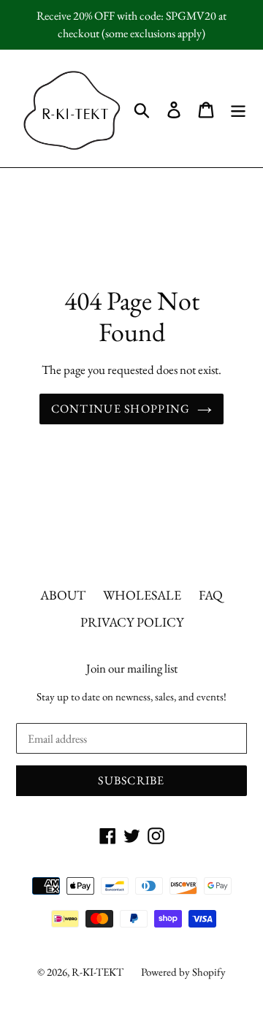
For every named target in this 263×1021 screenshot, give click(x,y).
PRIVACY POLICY (131, 621)
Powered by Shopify (183, 972)
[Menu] (238, 108)
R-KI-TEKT (97, 972)
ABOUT (62, 594)
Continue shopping (121, 408)
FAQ (211, 594)
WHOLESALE (142, 594)
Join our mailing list (132, 668)
